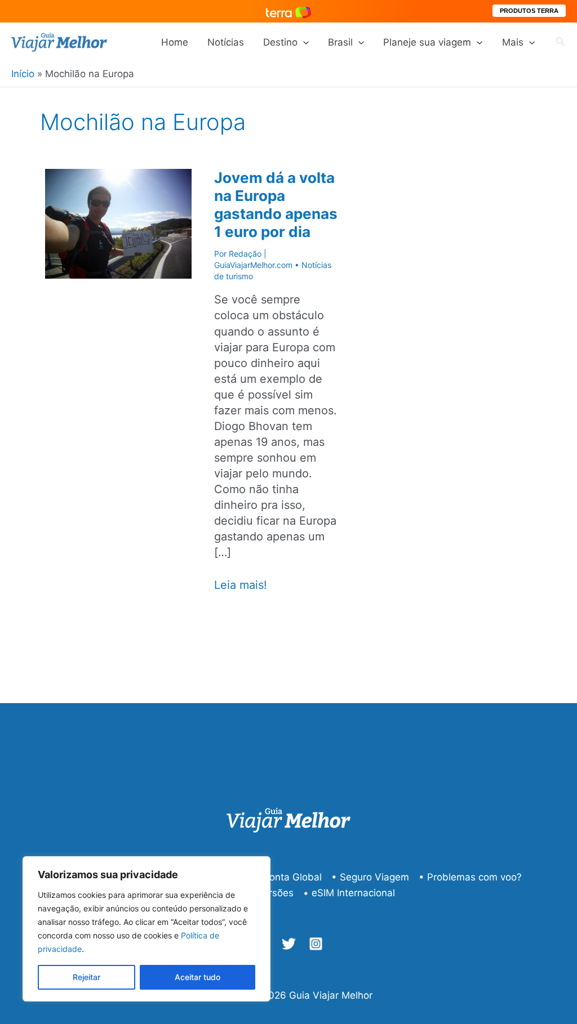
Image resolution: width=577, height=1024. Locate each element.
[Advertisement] (486, 310)
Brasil (340, 42)
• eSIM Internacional (349, 892)
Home (174, 42)
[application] (303, 42)
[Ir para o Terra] (288, 11)
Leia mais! (240, 585)
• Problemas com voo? (470, 877)
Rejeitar (86, 977)
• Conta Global (288, 877)
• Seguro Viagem (370, 877)
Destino (280, 42)
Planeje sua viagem (427, 42)
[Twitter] (289, 944)
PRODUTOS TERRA (529, 10)
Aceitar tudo (197, 977)
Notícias (225, 42)
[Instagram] (316, 944)
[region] (146, 928)
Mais (512, 42)
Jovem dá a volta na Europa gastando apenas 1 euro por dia (276, 204)
